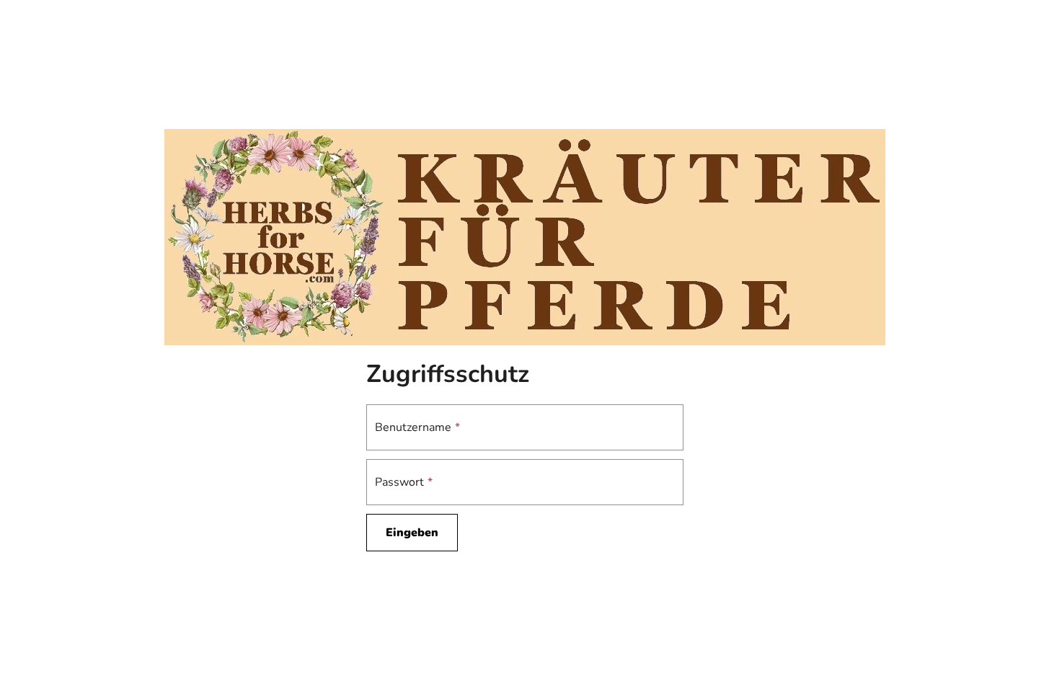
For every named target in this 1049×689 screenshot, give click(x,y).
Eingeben (412, 533)
